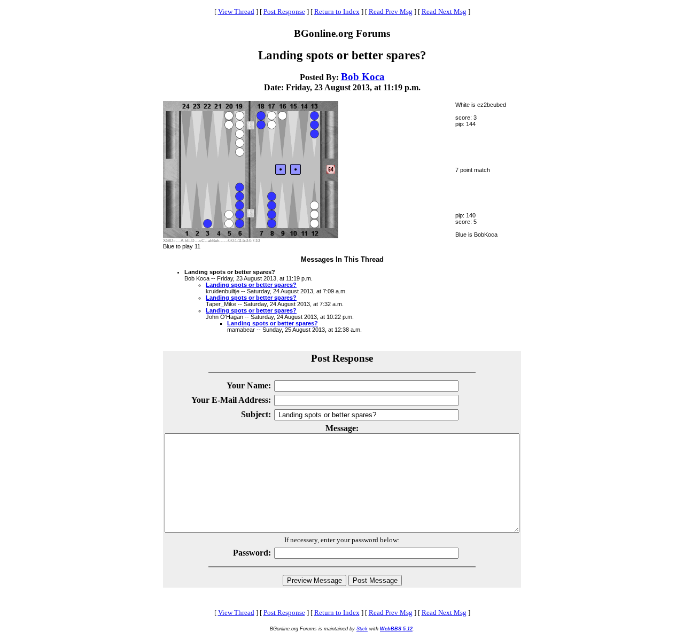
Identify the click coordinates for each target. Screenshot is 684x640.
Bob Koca (363, 76)
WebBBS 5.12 (396, 628)
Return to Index (337, 11)
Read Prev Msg (391, 11)
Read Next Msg (444, 11)
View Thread (236, 11)
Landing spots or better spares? (251, 285)
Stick (362, 628)
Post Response (284, 11)
